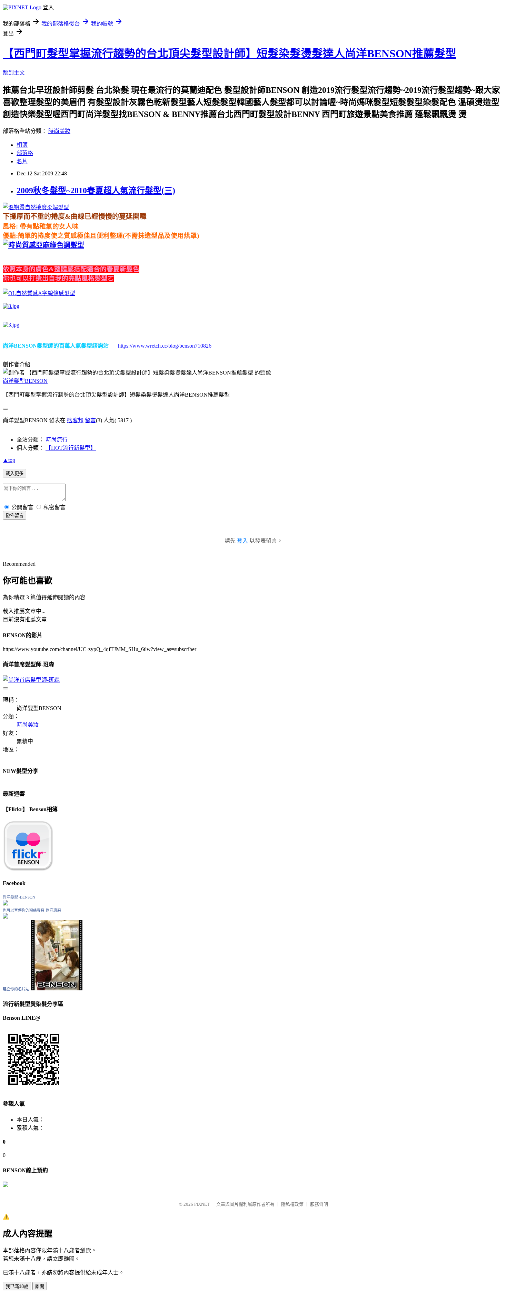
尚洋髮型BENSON (25, 381)
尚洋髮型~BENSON (19, 897)
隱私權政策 (292, 1204)
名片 (22, 161)
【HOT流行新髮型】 (71, 448)
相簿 (22, 145)
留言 (90, 420)
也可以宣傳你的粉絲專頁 (23, 910)
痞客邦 (75, 420)
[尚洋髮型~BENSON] (5, 903)
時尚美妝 (59, 131)
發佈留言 (14, 515)
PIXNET (202, 1204)
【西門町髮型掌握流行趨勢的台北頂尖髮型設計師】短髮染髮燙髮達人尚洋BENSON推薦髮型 (229, 53)
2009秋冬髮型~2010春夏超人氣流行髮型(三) (96, 190)
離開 (39, 1286)
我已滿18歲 (17, 1286)
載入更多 (14, 473)
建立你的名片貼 (16, 989)
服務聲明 (319, 1204)
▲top (9, 460)
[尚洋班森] (5, 917)
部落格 (25, 153)
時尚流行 (57, 440)
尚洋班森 (53, 910)
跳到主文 (14, 73)
